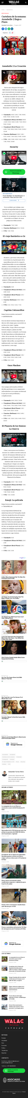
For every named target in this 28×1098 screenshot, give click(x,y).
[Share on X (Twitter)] (6, 29)
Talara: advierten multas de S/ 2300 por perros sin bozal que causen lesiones (16, 988)
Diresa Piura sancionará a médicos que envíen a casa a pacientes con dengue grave (16, 1006)
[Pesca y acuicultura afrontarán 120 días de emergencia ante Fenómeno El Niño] (14, 918)
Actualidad (5, 754)
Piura (17, 761)
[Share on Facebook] (3, 29)
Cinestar (12, 759)
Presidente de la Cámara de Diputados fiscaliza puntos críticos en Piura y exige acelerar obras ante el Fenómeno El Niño (14, 857)
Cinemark (18, 757)
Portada (4, 1038)
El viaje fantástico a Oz (8, 761)
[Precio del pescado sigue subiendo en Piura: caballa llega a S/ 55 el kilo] (4, 997)
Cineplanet (5, 759)
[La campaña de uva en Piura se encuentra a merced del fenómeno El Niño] (14, 797)
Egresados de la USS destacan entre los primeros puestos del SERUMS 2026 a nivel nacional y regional (14, 832)
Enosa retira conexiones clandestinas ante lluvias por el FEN (13, 905)
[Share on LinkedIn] (12, 29)
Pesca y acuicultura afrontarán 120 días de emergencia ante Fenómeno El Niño (14, 928)
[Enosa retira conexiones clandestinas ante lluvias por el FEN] (14, 896)
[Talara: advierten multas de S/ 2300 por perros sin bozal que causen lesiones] (4, 988)
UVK (9, 764)
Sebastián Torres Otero (7, 25)
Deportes (4, 1053)
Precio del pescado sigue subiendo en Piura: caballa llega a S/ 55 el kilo (17, 997)
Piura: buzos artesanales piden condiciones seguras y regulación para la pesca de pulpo (14, 882)
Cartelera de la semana (8, 757)
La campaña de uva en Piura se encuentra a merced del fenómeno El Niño (13, 807)
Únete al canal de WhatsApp (15, 172)
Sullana (4, 764)
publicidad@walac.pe (7, 1062)
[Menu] (3, 2)
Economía (4, 1045)
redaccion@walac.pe (13, 1061)
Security (23, 761)
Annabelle (12, 754)
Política (3, 1048)
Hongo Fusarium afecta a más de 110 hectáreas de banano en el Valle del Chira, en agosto (17, 979)
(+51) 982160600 (11, 1066)
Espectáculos (5, 13)
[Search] (25, 2)
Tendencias (5, 1050)
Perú (3, 1043)
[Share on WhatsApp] (9, 29)
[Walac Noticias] (14, 2)
